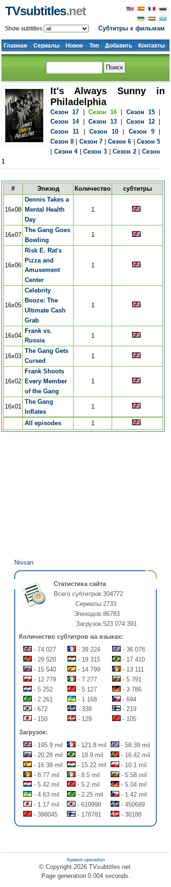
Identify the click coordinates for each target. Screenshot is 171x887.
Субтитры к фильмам (131, 28)
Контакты (151, 45)
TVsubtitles (45, 11)
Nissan (23, 562)
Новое (74, 45)
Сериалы (46, 45)
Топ (94, 45)
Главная (15, 45)
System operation (85, 859)
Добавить (118, 45)
